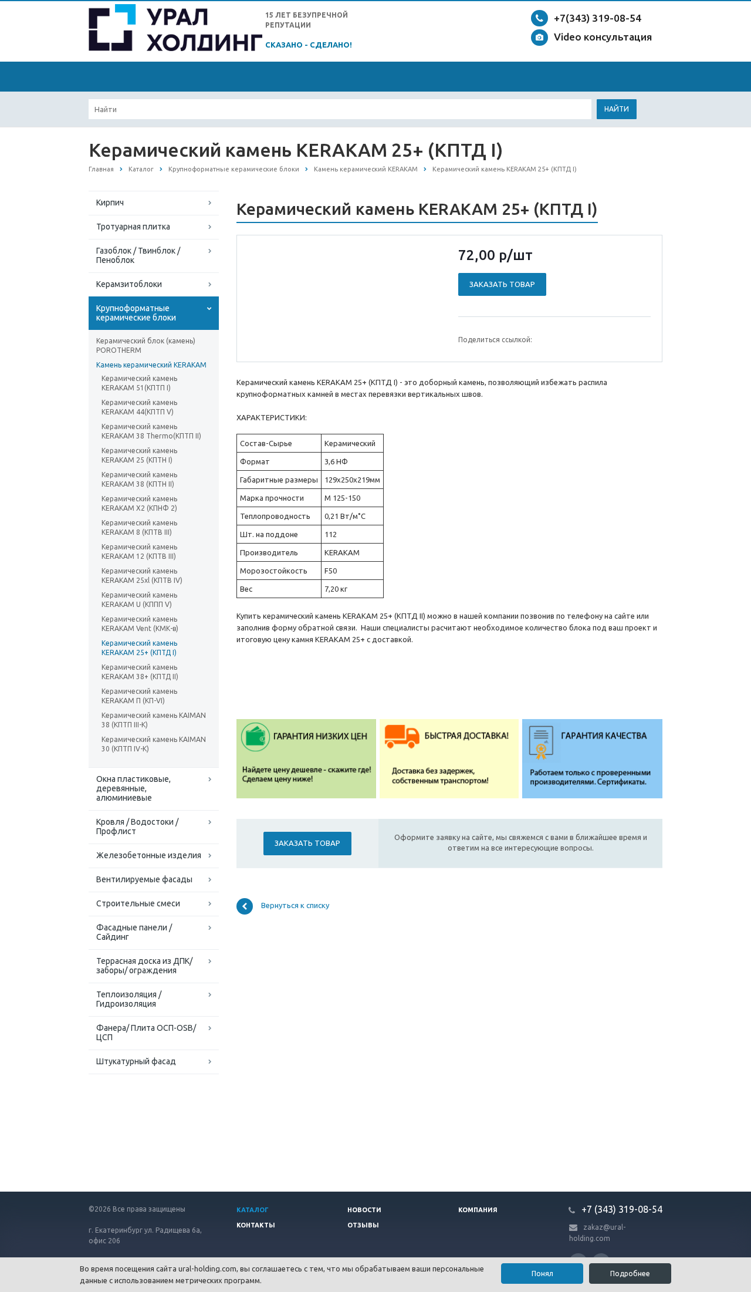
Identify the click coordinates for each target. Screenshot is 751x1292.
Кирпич (110, 202)
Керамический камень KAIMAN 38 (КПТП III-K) (154, 719)
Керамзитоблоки (129, 284)
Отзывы (363, 1225)
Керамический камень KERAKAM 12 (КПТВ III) (139, 551)
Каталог (252, 1209)
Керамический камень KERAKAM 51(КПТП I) (139, 383)
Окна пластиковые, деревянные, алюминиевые (133, 788)
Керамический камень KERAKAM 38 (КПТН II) (139, 479)
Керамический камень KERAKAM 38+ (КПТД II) (140, 671)
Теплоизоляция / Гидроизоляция (128, 999)
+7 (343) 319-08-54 (620, 1209)
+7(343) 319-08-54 (597, 17)
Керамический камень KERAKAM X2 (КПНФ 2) (139, 503)
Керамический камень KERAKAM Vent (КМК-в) (140, 623)
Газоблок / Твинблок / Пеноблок (138, 255)
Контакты (255, 1225)
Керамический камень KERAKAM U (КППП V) (139, 599)
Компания (478, 1209)
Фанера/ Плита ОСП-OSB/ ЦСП (146, 1032)
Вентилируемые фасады (144, 879)
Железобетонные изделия (148, 855)
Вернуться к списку (295, 905)
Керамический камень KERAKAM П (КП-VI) (139, 695)
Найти (616, 109)
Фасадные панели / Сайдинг (134, 932)
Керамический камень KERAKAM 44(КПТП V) (139, 407)
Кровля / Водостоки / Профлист (137, 826)
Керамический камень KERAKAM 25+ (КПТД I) (139, 647)
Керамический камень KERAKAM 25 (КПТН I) (139, 455)
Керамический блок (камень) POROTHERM (145, 345)
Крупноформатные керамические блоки (136, 312)
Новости (364, 1209)
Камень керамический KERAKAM (151, 365)
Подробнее (630, 1273)
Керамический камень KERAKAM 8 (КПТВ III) (139, 527)
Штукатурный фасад (136, 1061)
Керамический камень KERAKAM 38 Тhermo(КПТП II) (151, 431)
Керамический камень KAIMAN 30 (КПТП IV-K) (154, 744)
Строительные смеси (138, 903)
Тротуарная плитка (133, 226)
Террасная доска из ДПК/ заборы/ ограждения (144, 965)
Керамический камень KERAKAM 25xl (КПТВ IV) (142, 575)
